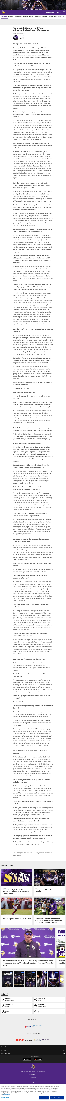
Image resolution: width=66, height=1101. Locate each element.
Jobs (33, 1082)
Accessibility (33, 1077)
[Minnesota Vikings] (33, 1067)
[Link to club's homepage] (3, 11)
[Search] (60, 12)
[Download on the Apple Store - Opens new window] (27, 1059)
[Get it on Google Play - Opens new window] (38, 1060)
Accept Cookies (44, 1097)
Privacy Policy (33, 1074)
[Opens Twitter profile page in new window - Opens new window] (23, 38)
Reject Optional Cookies (57, 1097)
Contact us (33, 1079)
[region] (33, 1092)
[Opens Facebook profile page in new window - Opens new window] (20, 38)
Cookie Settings (5, 1097)
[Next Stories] (62, 979)
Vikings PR (22, 35)
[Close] (63, 1087)
